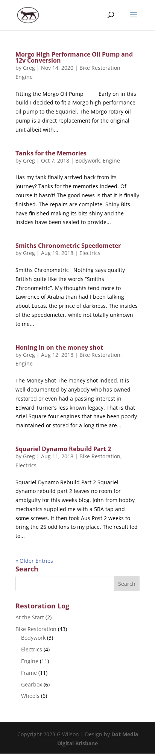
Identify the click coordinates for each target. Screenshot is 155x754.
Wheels (30, 695)
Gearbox (31, 684)
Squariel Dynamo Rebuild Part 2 (63, 449)
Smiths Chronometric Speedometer (68, 245)
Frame (29, 672)
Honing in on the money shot (59, 347)
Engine (24, 76)
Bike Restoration (99, 67)
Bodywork (87, 160)
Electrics (89, 252)
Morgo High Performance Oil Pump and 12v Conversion (74, 57)
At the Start (29, 617)
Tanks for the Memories (51, 153)
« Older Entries (34, 560)
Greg (29, 67)
